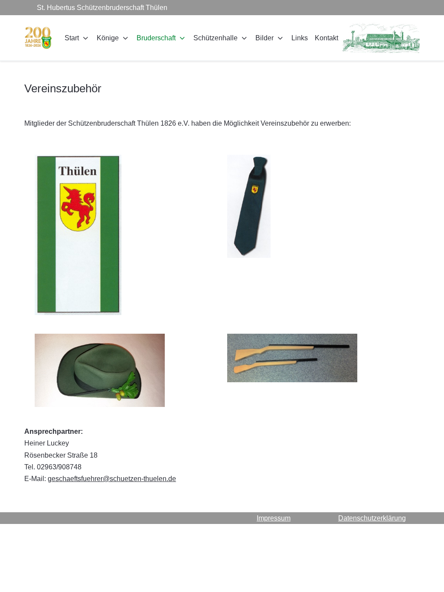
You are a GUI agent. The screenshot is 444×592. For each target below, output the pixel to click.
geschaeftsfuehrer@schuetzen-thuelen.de (112, 478)
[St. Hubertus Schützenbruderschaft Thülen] (38, 38)
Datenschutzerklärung (372, 518)
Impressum (274, 518)
